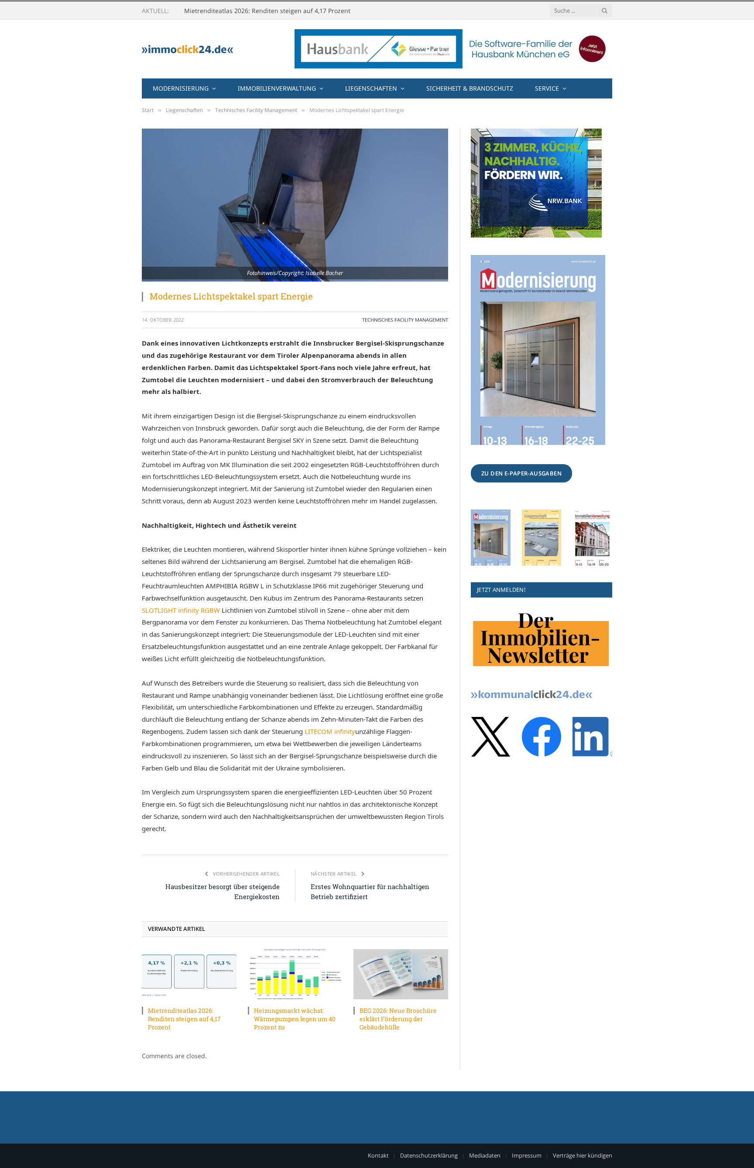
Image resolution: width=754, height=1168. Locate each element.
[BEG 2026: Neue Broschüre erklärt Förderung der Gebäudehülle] (400, 974)
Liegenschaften (371, 88)
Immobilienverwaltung (277, 88)
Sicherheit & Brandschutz (469, 88)
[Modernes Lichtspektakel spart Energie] (295, 205)
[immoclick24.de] (187, 49)
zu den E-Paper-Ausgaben (521, 473)
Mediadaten (484, 1155)
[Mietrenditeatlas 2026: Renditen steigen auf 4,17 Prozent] (189, 974)
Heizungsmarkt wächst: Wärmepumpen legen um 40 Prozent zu (277, 11)
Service (547, 88)
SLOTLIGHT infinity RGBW (181, 610)
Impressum (527, 1155)
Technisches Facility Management (405, 319)
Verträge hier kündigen (582, 1155)
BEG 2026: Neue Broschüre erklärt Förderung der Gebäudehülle (398, 1018)
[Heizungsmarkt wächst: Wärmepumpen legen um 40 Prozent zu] (295, 974)
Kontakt (378, 1155)
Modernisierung (181, 88)
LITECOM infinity (330, 731)
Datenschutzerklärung (429, 1155)
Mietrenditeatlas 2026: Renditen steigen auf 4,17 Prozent (184, 1018)
